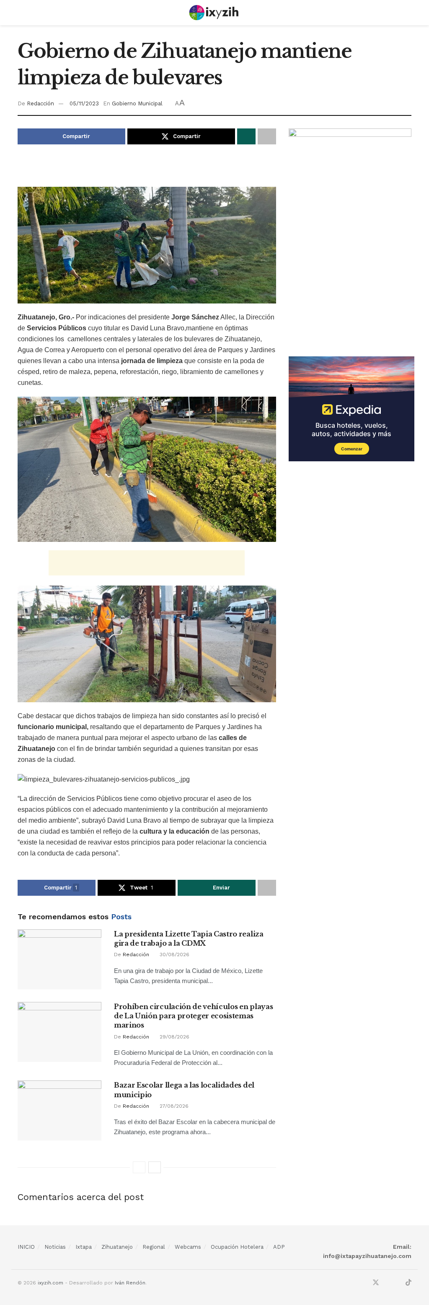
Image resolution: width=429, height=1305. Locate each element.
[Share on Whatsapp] (246, 136)
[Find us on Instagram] (387, 1283)
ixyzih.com (50, 1283)
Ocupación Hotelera (237, 1247)
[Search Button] (407, 12)
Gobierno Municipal (137, 103)
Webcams (188, 1247)
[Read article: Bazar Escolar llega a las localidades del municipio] (59, 1110)
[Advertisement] (147, 171)
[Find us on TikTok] (408, 1283)
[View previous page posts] (139, 1167)
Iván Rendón (130, 1283)
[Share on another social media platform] (267, 136)
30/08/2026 (173, 954)
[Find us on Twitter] (375, 1283)
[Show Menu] (21, 12)
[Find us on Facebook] (364, 1283)
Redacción (40, 103)
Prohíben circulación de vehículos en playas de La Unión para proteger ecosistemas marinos (193, 1016)
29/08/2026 (173, 1037)
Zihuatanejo (117, 1247)
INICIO (26, 1247)
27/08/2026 (173, 1106)
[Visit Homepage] (214, 12)
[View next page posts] (154, 1167)
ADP (279, 1247)
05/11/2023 (84, 103)
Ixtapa (83, 1247)
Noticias (55, 1247)
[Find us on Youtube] (397, 1283)
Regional (153, 1247)
